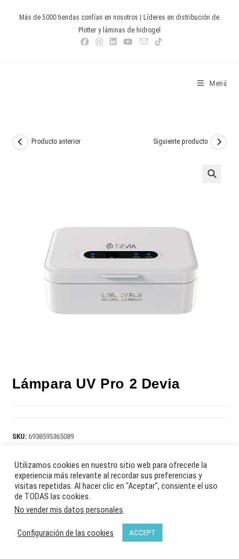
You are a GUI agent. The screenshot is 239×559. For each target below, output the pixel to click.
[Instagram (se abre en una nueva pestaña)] (99, 42)
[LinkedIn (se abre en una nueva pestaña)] (113, 42)
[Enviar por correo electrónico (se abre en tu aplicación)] (143, 42)
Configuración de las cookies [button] (65, 533)
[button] (211, 174)
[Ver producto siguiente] (219, 142)
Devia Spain (44, 83)
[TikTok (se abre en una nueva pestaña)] (156, 42)
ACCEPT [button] (142, 532)
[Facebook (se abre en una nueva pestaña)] (84, 42)
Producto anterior (56, 141)
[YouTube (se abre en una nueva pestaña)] (128, 42)
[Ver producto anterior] (20, 142)
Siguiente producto (180, 141)
